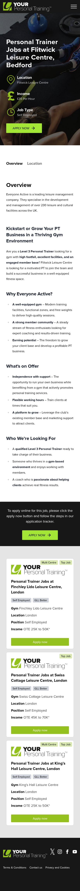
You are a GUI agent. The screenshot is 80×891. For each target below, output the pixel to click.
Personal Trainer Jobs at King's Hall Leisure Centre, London (38, 765)
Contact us (36, 867)
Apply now (40, 642)
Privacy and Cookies (57, 867)
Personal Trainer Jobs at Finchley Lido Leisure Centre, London (36, 586)
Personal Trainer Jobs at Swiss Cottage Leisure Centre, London (39, 677)
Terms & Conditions (14, 867)
